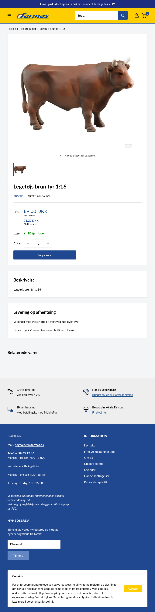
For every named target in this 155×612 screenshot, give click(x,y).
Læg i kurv (44, 255)
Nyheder (89, 470)
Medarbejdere (93, 463)
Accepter (133, 588)
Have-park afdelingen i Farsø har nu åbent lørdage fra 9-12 (77, 4)
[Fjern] (28, 243)
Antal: (17, 243)
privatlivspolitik (44, 601)
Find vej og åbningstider (100, 451)
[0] (144, 15)
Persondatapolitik (96, 482)
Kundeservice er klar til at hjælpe (112, 394)
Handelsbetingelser (96, 476)
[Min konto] (137, 15)
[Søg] (123, 15)
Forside (12, 28)
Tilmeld (18, 555)
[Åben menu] (9, 15)
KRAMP (17, 195)
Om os (88, 457)
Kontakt (89, 445)
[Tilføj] (48, 243)
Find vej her (99, 412)
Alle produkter (28, 28)
